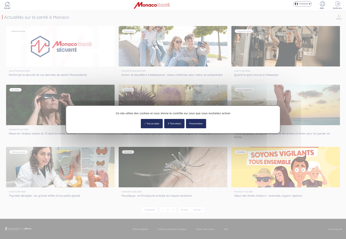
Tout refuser (175, 123)
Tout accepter (152, 123)
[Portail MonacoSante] (152, 5)
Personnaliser (196, 123)
